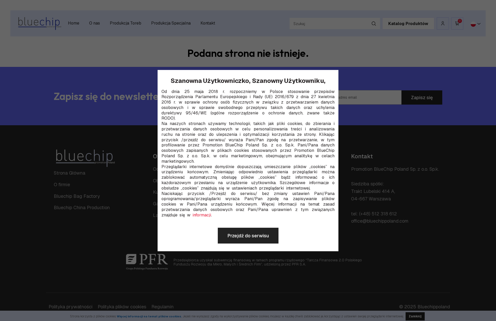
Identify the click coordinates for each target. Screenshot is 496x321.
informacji (201, 215)
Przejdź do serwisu (248, 236)
